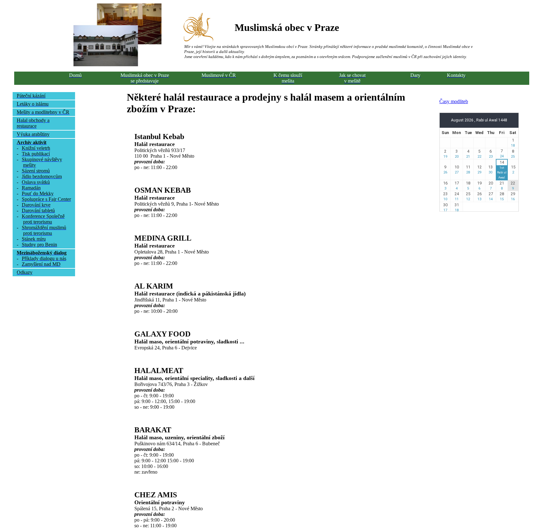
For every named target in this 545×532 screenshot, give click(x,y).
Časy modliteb (453, 101)
